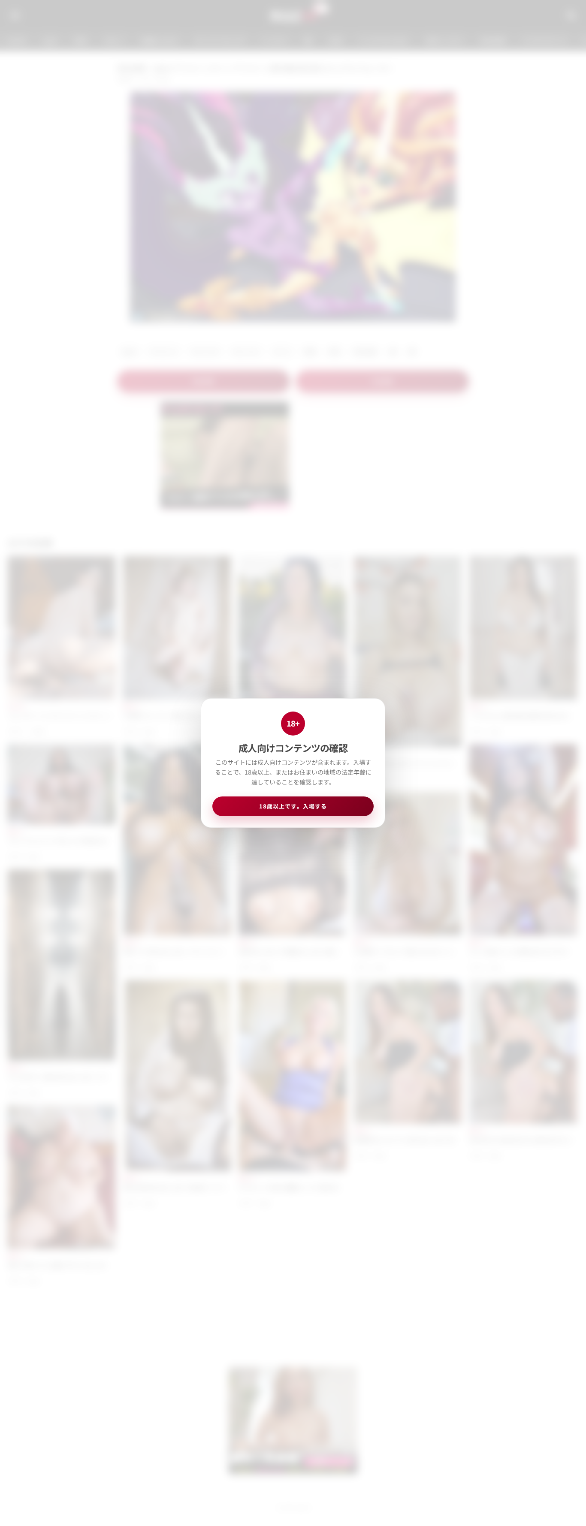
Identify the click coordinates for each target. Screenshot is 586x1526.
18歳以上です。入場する (292, 806)
